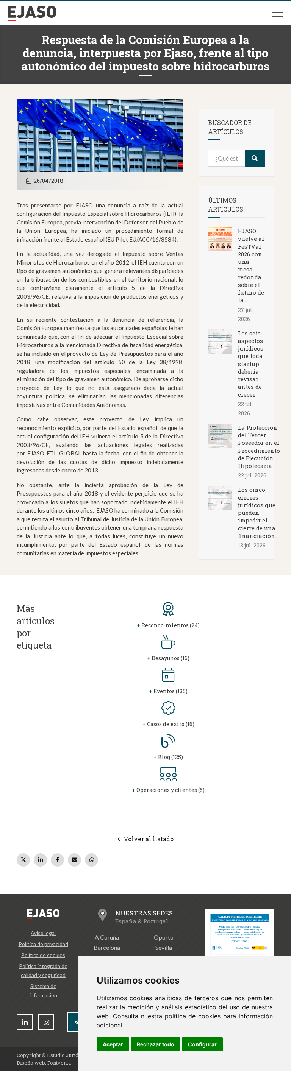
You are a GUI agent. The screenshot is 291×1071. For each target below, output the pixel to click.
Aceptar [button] (113, 1044)
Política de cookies (43, 955)
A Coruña (107, 937)
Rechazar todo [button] (155, 1044)
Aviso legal (43, 933)
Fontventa (59, 1062)
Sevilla (163, 947)
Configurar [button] (202, 1044)
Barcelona (107, 947)
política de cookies (193, 1016)
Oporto (164, 937)
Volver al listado (148, 839)
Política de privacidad (43, 944)
